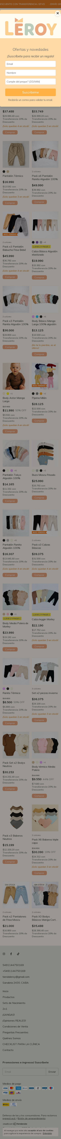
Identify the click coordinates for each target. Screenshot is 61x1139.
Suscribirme (30, 92)
